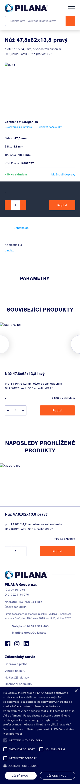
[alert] (40, 735)
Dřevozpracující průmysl (18, 127)
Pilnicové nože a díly (50, 127)
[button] (5, 740)
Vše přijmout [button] (21, 775)
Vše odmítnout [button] (57, 775)
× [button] (76, 691)
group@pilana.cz (29, 632)
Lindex (9, 250)
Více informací (12, 734)
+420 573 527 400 (30, 626)
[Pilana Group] (26, 8)
